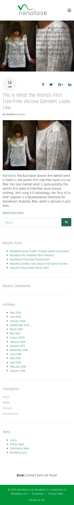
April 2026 (15, 317)
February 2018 (18, 367)
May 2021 (15, 333)
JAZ (43, 500)
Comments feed (19, 448)
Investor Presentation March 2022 (29, 268)
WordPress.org (18, 453)
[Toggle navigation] (69, 10)
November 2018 (19, 350)
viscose (65, 180)
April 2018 (15, 362)
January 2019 (17, 346)
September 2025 (19, 325)
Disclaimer (37, 494)
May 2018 (15, 358)
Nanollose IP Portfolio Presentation (30, 259)
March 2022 (16, 329)
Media (22, 114)
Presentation (10, 414)
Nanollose (9, 176)
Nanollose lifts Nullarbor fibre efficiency (32, 255)
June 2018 (15, 354)
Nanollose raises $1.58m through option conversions (40, 251)
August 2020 (17, 337)
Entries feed (17, 444)
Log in (13, 440)
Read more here (13, 213)
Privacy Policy (55, 494)
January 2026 (18, 321)
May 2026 (15, 313)
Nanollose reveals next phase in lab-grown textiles (39, 264)
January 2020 (18, 342)
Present (7, 408)
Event (6, 397)
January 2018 (17, 371)
